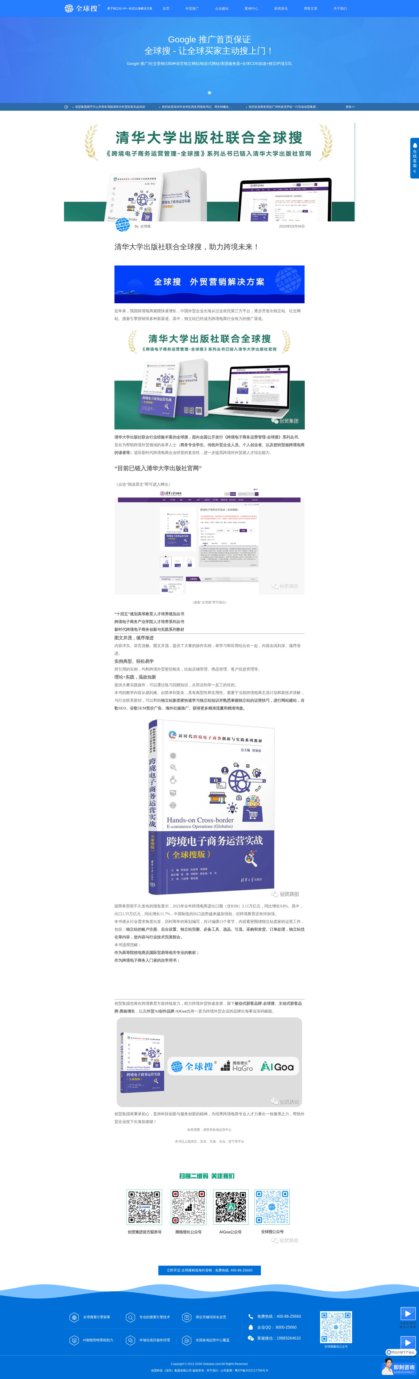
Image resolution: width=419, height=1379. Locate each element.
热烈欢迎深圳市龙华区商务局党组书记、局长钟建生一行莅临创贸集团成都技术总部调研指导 (204, 107)
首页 (166, 8)
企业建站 (222, 8)
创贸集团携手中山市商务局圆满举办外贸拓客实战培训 (110, 107)
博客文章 (310, 8)
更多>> (350, 107)
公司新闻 (226, 1370)
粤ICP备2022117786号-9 (251, 1370)
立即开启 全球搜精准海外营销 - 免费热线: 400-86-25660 (209, 1270)
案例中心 (251, 8)
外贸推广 (192, 8)
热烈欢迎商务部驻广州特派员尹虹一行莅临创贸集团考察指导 (288, 107)
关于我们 (340, 8)
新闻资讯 (281, 8)
